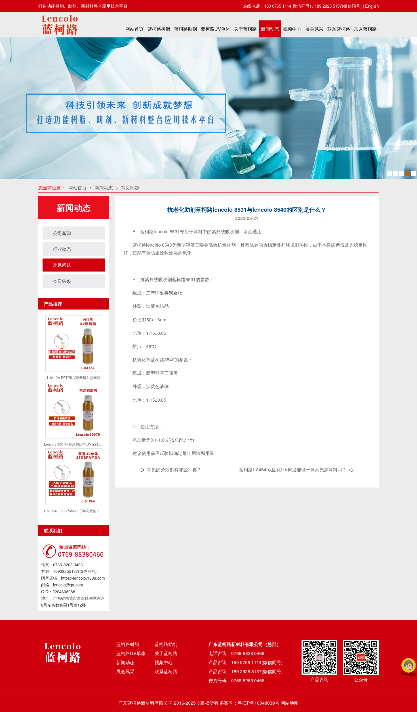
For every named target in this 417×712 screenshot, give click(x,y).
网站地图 (290, 703)
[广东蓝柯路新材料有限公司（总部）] (59, 36)
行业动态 (62, 249)
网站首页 (134, 29)
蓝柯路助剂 (185, 29)
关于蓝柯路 (245, 29)
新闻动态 (270, 29)
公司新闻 (62, 233)
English (372, 6)
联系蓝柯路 (338, 29)
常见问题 (130, 187)
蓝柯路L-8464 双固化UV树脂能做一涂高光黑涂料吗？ (293, 469)
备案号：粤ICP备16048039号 (249, 703)
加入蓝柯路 (365, 29)
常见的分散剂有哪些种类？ (174, 469)
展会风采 (314, 29)
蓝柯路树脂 (159, 29)
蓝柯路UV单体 (215, 29)
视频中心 (292, 29)
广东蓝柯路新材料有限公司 (145, 703)
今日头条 (62, 281)
